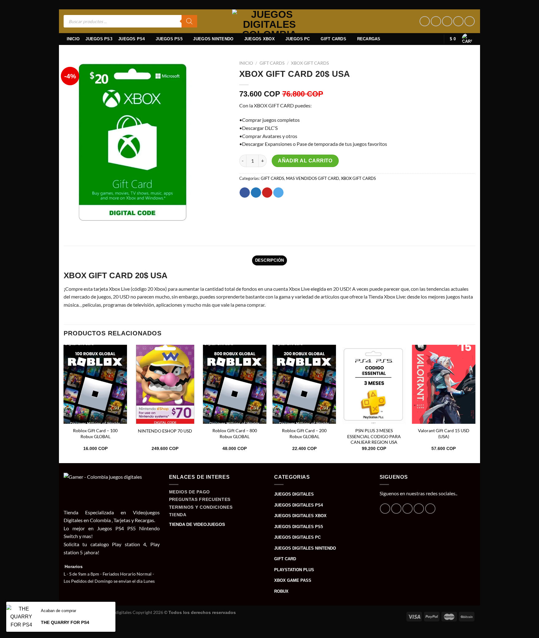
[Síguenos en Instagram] (436, 21)
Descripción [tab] (269, 260)
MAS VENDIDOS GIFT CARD (312, 178)
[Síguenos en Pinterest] (458, 21)
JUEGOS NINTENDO (213, 39)
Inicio (73, 39)
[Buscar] (189, 21)
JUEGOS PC (297, 39)
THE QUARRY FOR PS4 (65, 622)
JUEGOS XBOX (259, 39)
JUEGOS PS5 (169, 39)
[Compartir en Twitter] (256, 192)
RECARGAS (369, 39)
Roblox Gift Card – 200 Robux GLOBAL (304, 433)
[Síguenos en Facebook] (425, 21)
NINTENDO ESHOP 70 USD (165, 430)
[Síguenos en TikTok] (447, 21)
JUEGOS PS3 (98, 39)
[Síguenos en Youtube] (469, 21)
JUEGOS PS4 (131, 39)
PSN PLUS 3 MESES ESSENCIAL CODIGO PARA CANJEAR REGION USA (374, 436)
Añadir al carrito (305, 160)
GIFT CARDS (333, 39)
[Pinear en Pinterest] (267, 192)
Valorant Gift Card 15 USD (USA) (443, 433)
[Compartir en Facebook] (245, 192)
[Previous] (64, 403)
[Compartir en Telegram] (278, 192)
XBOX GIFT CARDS (310, 63)
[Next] (475, 403)
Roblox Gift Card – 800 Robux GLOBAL (234, 433)
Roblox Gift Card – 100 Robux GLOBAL (95, 433)
